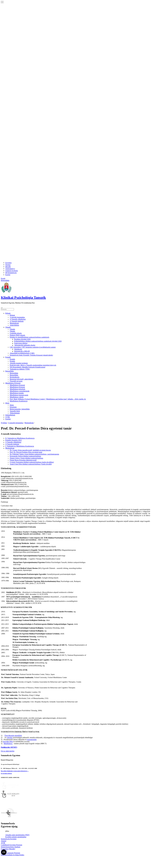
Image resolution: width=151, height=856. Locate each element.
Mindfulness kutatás (17, 393)
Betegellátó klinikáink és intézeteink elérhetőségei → (15, 771)
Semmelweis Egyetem (8, 839)
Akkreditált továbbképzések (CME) (22, 353)
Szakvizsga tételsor (20, 343)
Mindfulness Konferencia (18, 401)
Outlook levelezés (11, 271)
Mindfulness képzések (17, 389)
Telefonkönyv (10, 269)
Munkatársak (14, 323)
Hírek (7, 403)
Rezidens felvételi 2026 (22, 339)
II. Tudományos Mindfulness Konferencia (19, 438)
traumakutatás (32, 739)
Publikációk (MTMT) (9, 747)
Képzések (13, 407)
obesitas (9, 737)
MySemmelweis (11, 273)
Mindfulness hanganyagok (19, 395)
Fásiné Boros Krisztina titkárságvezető (23, 460)
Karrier (7, 275)
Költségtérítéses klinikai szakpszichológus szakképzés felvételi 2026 (38, 341)
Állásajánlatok (15, 413)
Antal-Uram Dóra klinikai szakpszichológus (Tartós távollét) (31, 464)
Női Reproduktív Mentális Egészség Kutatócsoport (27, 367)
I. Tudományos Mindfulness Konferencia (19, 446)
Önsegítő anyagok (16, 381)
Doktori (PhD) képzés (17, 335)
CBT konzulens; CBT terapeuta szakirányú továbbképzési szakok (33, 347)
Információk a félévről (22, 351)
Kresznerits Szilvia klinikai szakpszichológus (25, 456)
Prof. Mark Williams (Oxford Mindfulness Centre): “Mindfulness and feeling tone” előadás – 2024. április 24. (48, 399)
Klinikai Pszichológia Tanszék (23, 297)
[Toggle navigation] (2, 307)
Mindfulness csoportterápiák (19, 391)
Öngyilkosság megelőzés (13, 735)
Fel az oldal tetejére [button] (7, 751)
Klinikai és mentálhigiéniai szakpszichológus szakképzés (29, 337)
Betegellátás (9, 371)
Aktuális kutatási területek (19, 363)
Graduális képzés (16, 333)
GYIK (7, 417)
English (8, 419)
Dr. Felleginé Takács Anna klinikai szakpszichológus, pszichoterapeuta (34, 454)
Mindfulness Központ (12, 383)
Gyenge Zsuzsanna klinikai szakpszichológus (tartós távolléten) (32, 462)
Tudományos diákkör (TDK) (20, 369)
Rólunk (8, 313)
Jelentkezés (18, 349)
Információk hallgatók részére (24, 345)
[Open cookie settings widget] (3, 852)
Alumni (3, 841)
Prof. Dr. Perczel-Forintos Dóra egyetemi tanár (26, 452)
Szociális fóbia (8, 741)
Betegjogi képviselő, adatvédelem (21, 379)
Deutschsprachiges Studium (10, 847)
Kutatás (8, 357)
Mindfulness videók (17, 397)
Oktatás (8, 327)
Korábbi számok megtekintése (15, 837)
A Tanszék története (17, 321)
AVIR (3, 843)
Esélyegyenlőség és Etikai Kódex (12, 855)
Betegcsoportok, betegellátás (20, 409)
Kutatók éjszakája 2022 (13, 440)
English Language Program (10, 853)
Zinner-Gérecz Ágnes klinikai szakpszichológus (26, 458)
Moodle (8, 267)
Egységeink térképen (6, 773)
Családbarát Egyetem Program (11, 845)
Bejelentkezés (14, 377)
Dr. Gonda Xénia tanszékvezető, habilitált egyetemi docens (30, 450)
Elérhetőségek (10, 415)
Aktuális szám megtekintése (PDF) (17, 835)
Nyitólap (4, 423)
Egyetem (8, 263)
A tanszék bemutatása (17, 317)
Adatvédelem (14, 325)
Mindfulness (8, 743)
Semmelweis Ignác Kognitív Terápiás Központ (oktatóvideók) (31, 355)
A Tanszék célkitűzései (18, 319)
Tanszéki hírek (15, 411)
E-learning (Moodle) (8, 849)
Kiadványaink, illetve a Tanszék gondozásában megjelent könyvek (33, 365)
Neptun (8, 265)
